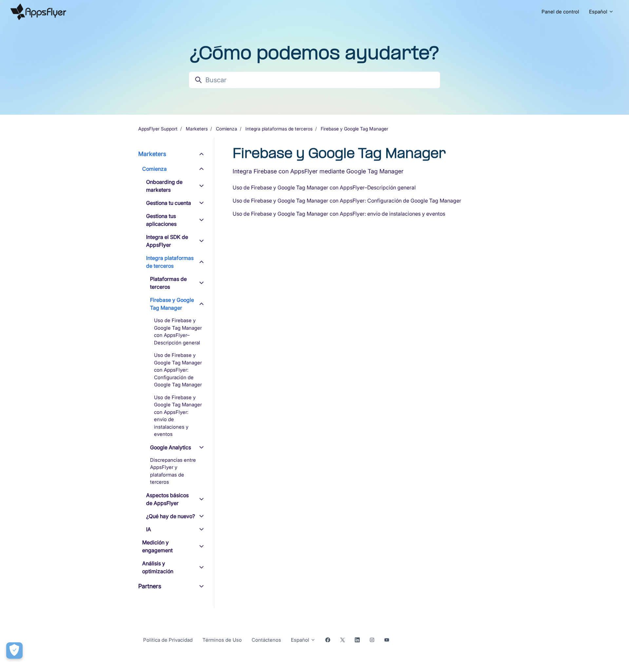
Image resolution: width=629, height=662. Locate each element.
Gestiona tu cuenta (168, 203)
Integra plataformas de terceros (279, 128)
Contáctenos (266, 640)
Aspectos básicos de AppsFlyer (167, 499)
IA (148, 529)
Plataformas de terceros (168, 283)
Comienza (226, 128)
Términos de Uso (222, 640)
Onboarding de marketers (164, 186)
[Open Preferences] (14, 650)
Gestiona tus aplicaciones (161, 220)
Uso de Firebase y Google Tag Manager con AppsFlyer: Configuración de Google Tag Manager (347, 200)
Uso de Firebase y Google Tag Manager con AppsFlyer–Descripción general (324, 187)
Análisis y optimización (157, 567)
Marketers (197, 128)
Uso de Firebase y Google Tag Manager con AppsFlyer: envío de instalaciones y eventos (339, 213)
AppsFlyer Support (158, 128)
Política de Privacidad (168, 640)
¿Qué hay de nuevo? (170, 516)
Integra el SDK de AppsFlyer (167, 241)
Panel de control (560, 12)
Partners (149, 586)
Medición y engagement (157, 546)
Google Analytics (170, 447)
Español (599, 12)
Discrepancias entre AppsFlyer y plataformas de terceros (173, 471)
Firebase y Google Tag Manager (354, 128)
